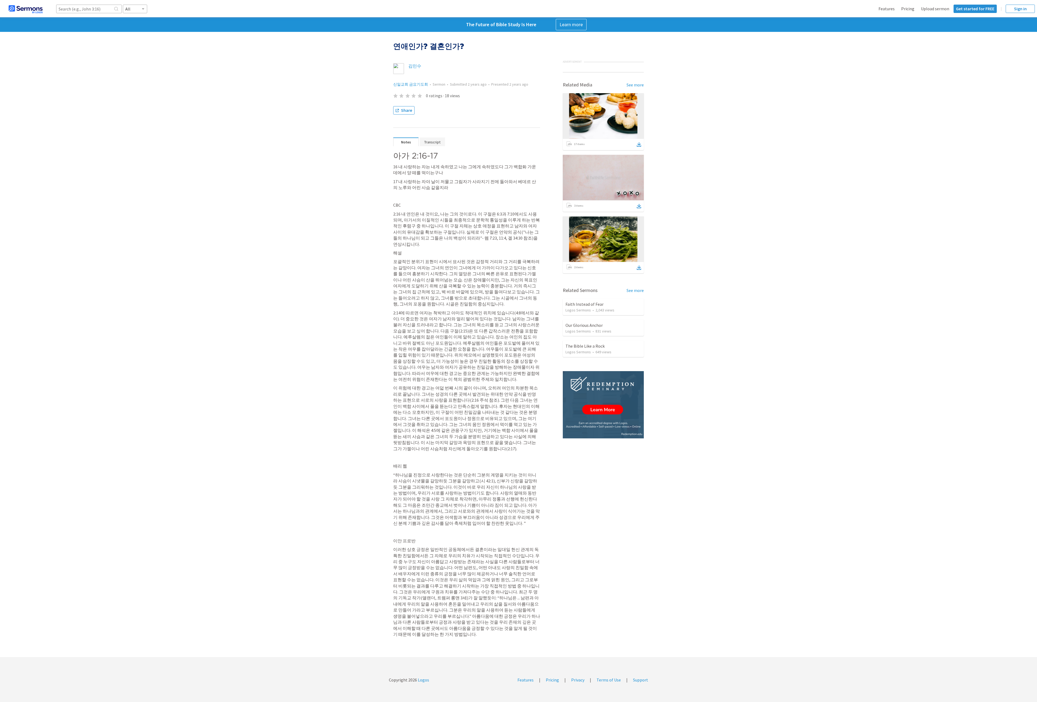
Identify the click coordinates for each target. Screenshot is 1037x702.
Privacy (577, 680)
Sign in (1020, 8)
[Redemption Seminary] (603, 404)
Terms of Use (609, 680)
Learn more (571, 24)
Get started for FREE (975, 8)
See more (635, 85)
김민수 (414, 66)
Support (640, 680)
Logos (423, 680)
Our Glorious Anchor (584, 325)
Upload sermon (935, 8)
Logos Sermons (578, 310)
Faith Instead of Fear (584, 304)
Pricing (907, 8)
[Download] (639, 144)
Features (886, 8)
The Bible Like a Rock (585, 346)
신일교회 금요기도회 (410, 84)
